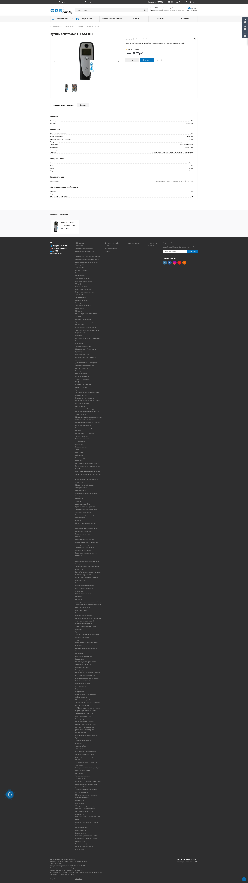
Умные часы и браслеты (83, 305)
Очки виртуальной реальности (85, 662)
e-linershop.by (79, 879)
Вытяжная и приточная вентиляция (87, 338)
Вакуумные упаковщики (83, 615)
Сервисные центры (75, 2)
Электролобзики (81, 746)
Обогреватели (80, 765)
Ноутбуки (78, 689)
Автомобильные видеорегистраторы (88, 257)
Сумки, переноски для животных (86, 493)
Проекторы (79, 352)
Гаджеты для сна (81, 387)
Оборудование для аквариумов (86, 806)
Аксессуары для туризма (84, 545)
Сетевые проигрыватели (83, 681)
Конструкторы (80, 719)
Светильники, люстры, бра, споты (87, 330)
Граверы (78, 760)
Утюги (77, 450)
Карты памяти (80, 406)
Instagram (175, 263)
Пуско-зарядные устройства (85, 507)
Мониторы (79, 654)
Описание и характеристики (63, 105)
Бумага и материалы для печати (86, 724)
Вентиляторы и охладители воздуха (87, 401)
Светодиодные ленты (82, 607)
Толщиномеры (80, 441)
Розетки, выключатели (83, 319)
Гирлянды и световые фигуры (85, 808)
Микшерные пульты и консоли (86, 795)
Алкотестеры (79, 267)
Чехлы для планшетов (83, 664)
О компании (185, 19)
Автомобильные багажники (85, 251)
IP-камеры (78, 335)
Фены (77, 640)
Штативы (78, 311)
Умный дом (79, 295)
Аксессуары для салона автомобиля (88, 602)
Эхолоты (78, 316)
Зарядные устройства (82, 439)
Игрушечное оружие (82, 798)
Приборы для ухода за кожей (85, 586)
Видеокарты (79, 800)
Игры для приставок (82, 403)
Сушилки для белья (82, 632)
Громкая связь (80, 276)
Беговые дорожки (81, 368)
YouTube (179, 263)
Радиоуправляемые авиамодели (86, 553)
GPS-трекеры (79, 243)
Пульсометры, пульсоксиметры (86, 327)
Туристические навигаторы (84, 322)
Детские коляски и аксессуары (86, 363)
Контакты (160, 19)
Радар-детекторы (81, 371)
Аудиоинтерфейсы (81, 270)
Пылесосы (79, 444)
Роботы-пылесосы (81, 300)
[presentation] (54, 62)
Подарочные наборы (82, 683)
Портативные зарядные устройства (87, 471)
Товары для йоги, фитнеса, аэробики (88, 605)
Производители (90, 2)
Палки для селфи (81, 395)
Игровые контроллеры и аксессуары (88, 781)
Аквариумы (79, 599)
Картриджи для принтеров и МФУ (86, 836)
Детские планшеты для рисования (87, 678)
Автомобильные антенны (84, 248)
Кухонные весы (80, 580)
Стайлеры (78, 303)
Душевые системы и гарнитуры (86, 762)
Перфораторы (80, 692)
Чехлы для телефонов (83, 844)
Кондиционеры (80, 490)
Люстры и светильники (83, 281)
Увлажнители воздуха (83, 346)
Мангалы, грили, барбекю (84, 700)
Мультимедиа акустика (83, 770)
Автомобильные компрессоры (86, 509)
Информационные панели (84, 670)
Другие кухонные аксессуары (85, 757)
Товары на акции (87, 19)
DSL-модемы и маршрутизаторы (86, 838)
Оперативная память (82, 651)
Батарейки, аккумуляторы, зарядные (88, 572)
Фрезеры (78, 743)
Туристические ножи (82, 390)
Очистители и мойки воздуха (85, 409)
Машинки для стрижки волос (85, 539)
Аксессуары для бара (82, 504)
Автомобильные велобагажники (86, 254)
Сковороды (79, 556)
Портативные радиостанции (85, 292)
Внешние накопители (82, 534)
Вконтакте (165, 263)
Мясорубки (79, 452)
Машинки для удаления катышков (87, 561)
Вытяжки (78, 341)
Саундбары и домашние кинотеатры (87, 673)
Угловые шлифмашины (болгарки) (87, 634)
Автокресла (79, 246)
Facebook (170, 263)
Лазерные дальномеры (83, 512)
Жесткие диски (80, 779)
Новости (136, 19)
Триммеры (79, 749)
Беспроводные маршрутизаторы (86, 643)
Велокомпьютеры (81, 273)
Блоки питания (80, 833)
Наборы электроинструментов (85, 751)
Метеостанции (80, 325)
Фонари (78, 520)
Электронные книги (82, 637)
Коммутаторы (80, 841)
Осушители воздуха (82, 379)
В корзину (147, 60)
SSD (76, 558)
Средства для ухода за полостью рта (88, 618)
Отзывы (53, 2)
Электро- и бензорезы (83, 741)
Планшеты (79, 344)
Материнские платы (82, 828)
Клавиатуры (79, 659)
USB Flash (78, 645)
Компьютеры (79, 308)
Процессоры (79, 803)
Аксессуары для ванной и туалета (87, 463)
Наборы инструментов (83, 575)
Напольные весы (81, 286)
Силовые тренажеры (82, 776)
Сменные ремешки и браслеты (86, 314)
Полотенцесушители (82, 354)
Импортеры (62, 2)
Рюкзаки (78, 613)
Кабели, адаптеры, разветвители (86, 577)
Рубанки (78, 738)
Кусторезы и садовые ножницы (86, 735)
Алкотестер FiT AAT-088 (67, 222)
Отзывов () (141, 39)
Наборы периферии (82, 667)
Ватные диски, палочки (83, 594)
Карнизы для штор (81, 447)
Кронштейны (79, 773)
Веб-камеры (79, 455)
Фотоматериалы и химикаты (85, 675)
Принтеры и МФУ (81, 610)
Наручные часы (80, 333)
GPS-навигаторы (81, 373)
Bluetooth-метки (80, 830)
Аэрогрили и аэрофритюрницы (86, 648)
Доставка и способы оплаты (112, 19)
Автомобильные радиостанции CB (87, 259)
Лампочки (78, 501)
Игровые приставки (82, 376)
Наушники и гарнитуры (83, 384)
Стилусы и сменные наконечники (87, 825)
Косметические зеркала (83, 583)
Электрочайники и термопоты (85, 564)
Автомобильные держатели (85, 365)
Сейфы (77, 382)
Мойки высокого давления (84, 721)
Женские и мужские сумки (84, 754)
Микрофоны (79, 284)
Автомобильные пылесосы (84, 547)
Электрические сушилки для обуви (87, 768)
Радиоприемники (81, 732)
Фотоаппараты (80, 686)
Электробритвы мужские (84, 550)
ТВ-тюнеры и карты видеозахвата (87, 392)
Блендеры (78, 596)
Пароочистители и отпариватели (86, 542)
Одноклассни (184, 263)
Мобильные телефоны (83, 531)
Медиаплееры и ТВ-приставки (85, 349)
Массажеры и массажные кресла (86, 528)
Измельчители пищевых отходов (86, 822)
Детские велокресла (82, 278)
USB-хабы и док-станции (83, 656)
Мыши (77, 537)
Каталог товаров (62, 19)
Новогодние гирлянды (83, 289)
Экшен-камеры (80, 297)
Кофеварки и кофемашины (84, 398)
